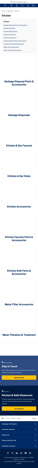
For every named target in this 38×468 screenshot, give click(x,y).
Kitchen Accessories (10, 37)
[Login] (17, 5)
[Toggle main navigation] (5, 5)
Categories (10, 11)
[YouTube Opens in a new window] (26, 453)
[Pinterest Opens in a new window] (12, 453)
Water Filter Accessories (11, 47)
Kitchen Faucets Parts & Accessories (15, 41)
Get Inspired (19, 409)
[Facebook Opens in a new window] (8, 453)
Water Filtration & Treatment (12, 50)
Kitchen (17, 11)
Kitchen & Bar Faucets (10, 31)
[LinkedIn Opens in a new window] (17, 453)
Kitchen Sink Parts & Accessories (14, 44)
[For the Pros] (11, 5)
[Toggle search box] (22, 5)
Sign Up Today (19, 378)
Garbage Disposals (9, 28)
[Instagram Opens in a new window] (30, 453)
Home (3, 11)
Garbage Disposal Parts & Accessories (15, 25)
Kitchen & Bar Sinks (10, 34)
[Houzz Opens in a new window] (21, 453)
